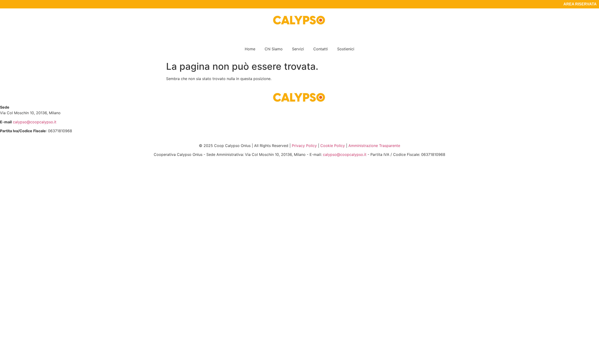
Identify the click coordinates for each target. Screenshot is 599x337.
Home (250, 49)
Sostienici (345, 49)
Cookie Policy (332, 145)
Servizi (298, 49)
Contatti (320, 49)
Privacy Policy (304, 145)
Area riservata (580, 4)
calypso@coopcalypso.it (34, 122)
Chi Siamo (274, 49)
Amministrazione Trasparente (374, 145)
